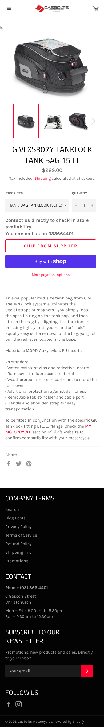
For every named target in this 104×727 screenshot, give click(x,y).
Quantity (79, 193)
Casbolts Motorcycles (35, 721)
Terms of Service (21, 535)
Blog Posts (15, 517)
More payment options (51, 274)
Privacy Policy (18, 526)
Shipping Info (18, 552)
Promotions (16, 560)
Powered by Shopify (69, 721)
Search (12, 509)
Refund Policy (18, 543)
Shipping (42, 178)
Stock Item (14, 193)
